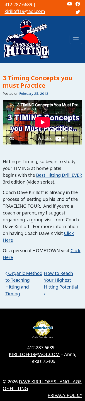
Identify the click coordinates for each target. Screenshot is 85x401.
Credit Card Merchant (42, 337)
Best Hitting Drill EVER (59, 175)
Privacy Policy (65, 395)
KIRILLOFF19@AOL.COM (34, 354)
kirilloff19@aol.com (25, 11)
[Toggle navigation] (76, 39)
